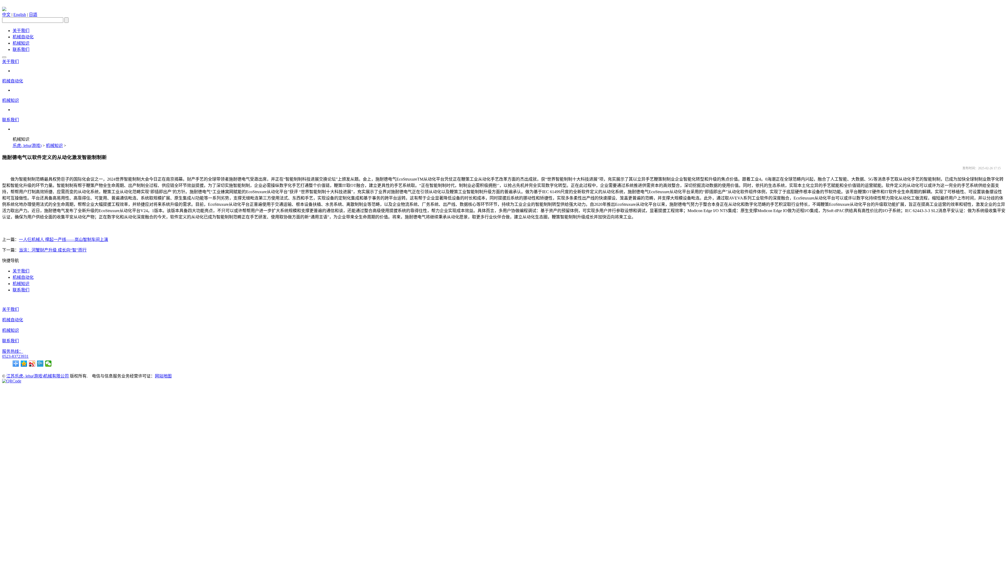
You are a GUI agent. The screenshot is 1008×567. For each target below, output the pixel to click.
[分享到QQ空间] (24, 363)
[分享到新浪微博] (32, 363)
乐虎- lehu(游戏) (27, 145)
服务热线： (12, 351)
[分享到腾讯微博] (40, 363)
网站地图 (163, 376)
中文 (6, 14)
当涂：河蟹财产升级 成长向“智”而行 (53, 250)
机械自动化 (23, 37)
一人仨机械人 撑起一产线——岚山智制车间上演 (63, 239)
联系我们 (21, 49)
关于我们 (21, 30)
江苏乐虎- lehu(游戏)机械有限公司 (37, 376)
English (19, 14)
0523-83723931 (15, 356)
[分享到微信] (48, 363)
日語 (33, 14)
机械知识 (21, 43)
